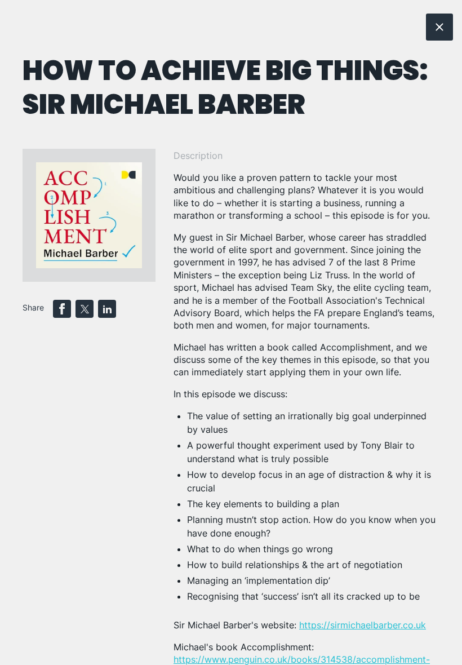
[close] (439, 27)
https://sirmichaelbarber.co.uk (362, 625)
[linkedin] (107, 309)
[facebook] (62, 309)
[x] (84, 309)
